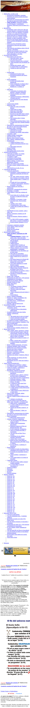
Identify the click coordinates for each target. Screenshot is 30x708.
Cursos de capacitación (13, 170)
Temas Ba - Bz (11, 477)
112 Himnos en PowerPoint (14, 158)
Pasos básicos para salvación (14, 56)
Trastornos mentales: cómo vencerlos (16, 346)
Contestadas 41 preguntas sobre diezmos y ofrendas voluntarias (18, 91)
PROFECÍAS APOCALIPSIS (11, 232)
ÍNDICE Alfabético (9, 474)
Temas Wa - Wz (11, 507)
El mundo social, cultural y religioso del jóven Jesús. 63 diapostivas (19, 375)
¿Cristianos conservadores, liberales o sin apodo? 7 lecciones (19, 184)
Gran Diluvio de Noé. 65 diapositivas (19, 377)
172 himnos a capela (12, 156)
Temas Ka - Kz (11, 490)
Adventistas (10, 470)
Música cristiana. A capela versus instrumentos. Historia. (15, 161)
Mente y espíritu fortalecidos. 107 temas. (17, 344)
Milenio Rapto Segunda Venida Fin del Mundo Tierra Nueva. (19, 268)
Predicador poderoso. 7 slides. (17, 379)
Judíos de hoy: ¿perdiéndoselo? (18, 403)
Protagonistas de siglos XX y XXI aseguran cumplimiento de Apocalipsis (18, 278)
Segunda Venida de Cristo (13, 282)
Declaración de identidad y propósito (16, 15)
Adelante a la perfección (16, 399)
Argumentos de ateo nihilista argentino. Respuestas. (17, 436)
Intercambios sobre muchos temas (15, 151)
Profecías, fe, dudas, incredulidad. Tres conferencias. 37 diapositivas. (17, 298)
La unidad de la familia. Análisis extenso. (17, 320)
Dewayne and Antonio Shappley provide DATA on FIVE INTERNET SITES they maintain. (17, 41)
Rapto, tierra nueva (12, 283)
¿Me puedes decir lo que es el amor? (19, 316)
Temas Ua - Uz (11, 504)
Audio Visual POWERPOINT (11, 363)
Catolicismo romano (12, 460)
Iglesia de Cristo (11, 105)
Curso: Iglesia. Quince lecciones (15, 226)
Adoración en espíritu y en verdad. (15, 153)
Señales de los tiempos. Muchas (15, 280)
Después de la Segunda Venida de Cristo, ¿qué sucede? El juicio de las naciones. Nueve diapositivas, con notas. (17, 52)
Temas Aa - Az (11, 476)
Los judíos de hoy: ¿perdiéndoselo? (16, 300)
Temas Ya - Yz (10, 510)
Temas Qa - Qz (11, 499)
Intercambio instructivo (16, 146)
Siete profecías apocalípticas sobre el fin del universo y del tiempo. (18, 48)
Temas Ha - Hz (11, 486)
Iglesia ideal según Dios (16, 112)
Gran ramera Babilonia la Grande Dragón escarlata (18, 264)
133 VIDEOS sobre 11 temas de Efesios (17, 366)
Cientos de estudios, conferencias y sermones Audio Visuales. (16, 368)
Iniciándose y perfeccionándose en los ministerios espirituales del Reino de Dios (19, 174)
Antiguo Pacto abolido (12, 103)
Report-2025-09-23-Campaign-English (17, 35)
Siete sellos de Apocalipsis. (17, 253)
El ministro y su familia (13, 190)
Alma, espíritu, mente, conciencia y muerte (18, 330)
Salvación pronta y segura (16, 58)
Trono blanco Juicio (12, 537)
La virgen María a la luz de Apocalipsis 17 (17, 465)
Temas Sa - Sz (10, 501)
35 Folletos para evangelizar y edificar (16, 364)
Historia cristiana (11, 230)
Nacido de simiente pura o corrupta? (19, 61)
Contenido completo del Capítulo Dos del (14, 569)
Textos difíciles (11, 228)
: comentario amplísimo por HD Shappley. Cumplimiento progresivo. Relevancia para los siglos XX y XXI (18, 24)
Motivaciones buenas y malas (14, 350)
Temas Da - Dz (11, 480)
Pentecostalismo (11, 447)
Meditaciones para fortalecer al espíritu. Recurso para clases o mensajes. (17, 348)
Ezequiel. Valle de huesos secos (15, 303)
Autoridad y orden (11, 133)
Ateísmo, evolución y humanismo (15, 419)
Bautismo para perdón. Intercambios (19, 132)
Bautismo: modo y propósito (14, 128)
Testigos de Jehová (12, 467)
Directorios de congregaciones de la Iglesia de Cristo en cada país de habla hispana (18, 20)
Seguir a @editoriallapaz (11, 691)
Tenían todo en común (16, 109)
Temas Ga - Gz (11, 484)
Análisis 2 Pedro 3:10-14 (16, 287)
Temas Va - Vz (11, 506)
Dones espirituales (11, 79)
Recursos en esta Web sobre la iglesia (19, 113)
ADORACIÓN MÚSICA (10, 152)
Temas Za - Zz (10, 511)
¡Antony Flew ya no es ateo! (17, 439)
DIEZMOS (10, 89)
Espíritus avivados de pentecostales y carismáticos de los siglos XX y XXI (19, 449)
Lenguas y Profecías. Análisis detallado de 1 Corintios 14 (17, 86)
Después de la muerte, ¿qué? (17, 65)
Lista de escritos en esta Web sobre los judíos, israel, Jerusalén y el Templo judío (17, 401)
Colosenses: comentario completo (15, 225)
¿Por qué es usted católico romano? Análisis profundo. (19, 462)
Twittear (3, 691)
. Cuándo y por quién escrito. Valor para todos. (19, 237)
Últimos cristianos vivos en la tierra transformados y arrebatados (19, 248)
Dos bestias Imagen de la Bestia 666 (19, 259)
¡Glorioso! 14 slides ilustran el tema (19, 386)
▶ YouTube (11, 693)
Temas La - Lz (10, 491)
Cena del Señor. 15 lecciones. (14, 155)
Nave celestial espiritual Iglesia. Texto (19, 121)
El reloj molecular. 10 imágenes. (18, 429)
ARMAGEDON (14, 243)
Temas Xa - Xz (11, 509)
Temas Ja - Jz (10, 489)
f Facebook (19, 693)
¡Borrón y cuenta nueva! (13, 353)
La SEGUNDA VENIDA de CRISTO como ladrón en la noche (19, 245)
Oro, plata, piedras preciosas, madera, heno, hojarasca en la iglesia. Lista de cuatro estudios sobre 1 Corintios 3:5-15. (19, 178)
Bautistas (9, 471)
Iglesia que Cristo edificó (16, 111)
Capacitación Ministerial (10, 169)
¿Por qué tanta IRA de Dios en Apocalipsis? (18, 530)
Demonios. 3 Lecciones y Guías (18, 199)
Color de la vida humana (13, 514)
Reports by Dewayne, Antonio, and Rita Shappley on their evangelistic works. (17, 37)
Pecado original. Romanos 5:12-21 (19, 222)
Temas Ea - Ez (10, 481)
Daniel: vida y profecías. (13, 276)
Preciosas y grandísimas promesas (15, 352)
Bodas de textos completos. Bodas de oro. (17, 327)
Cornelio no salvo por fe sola (17, 68)
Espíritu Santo (10, 72)
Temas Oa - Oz (11, 496)
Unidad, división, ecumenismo (14, 135)
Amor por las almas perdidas (17, 319)
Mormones (9, 469)
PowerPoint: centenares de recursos (16, 370)
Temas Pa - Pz (10, 497)
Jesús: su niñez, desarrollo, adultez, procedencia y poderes (16, 394)
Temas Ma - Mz (11, 493)
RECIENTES (7, 28)
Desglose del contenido (12, 565)
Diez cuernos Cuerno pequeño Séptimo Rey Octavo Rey (18, 261)
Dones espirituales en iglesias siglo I (19, 83)
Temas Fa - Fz (10, 483)
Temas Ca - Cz (11, 479)
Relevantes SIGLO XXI (10, 513)
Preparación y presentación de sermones (17, 189)
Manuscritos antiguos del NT (17, 417)
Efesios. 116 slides (15, 382)
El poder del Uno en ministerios (18, 182)
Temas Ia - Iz (10, 487)
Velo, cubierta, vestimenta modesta (15, 139)
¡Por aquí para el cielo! (16, 59)
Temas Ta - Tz (10, 503)
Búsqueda (6, 543)
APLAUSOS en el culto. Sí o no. (15, 168)
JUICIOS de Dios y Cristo (13, 136)
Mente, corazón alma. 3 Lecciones (19, 340)
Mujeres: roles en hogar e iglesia (15, 138)
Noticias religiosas (11, 473)
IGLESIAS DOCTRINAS (10, 55)
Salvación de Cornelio (15, 131)
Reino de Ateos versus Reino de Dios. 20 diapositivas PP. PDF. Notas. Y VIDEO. (19, 442)
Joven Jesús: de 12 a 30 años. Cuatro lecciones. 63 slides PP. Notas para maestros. (19, 196)
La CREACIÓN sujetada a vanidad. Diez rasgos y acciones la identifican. (19, 220)
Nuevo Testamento (12, 416)
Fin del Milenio (14, 295)
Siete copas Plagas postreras (17, 266)
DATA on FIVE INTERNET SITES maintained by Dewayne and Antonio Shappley (16, 45)
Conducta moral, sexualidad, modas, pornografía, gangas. (16, 307)
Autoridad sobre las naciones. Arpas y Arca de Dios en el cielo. (19, 271)
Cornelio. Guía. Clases (16, 203)
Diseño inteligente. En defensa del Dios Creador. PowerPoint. (17, 358)
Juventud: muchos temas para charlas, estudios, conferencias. (16, 312)
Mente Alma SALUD (9, 329)
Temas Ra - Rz (11, 500)
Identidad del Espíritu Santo (17, 73)
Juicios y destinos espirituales (14, 296)
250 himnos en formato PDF (14, 159)
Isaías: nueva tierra (11, 302)
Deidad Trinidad (11, 148)
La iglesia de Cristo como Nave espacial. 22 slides (18, 384)
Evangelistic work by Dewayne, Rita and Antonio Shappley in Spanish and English (17, 30)
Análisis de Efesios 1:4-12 (16, 142)
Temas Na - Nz (11, 494)
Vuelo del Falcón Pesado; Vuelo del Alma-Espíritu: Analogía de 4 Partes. (19, 332)
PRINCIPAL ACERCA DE (11, 14)
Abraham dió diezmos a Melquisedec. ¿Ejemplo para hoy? (19, 97)
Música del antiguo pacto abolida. (15, 163)
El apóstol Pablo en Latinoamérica (19, 66)
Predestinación (10, 141)
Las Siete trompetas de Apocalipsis (19, 255)
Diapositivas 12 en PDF (16, 129)
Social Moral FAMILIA (10, 305)
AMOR (9, 315)
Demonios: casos (11, 149)
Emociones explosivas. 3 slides (18, 380)
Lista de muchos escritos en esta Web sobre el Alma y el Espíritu (19, 335)
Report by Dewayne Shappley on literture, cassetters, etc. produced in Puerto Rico (17, 33)
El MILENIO (13, 242)
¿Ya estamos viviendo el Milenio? (18, 286)
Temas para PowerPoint (13, 229)
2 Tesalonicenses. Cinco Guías (18, 205)
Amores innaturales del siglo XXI (18, 317)
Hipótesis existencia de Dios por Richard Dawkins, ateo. (18, 426)
